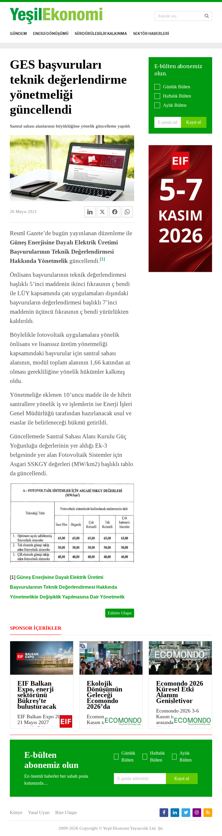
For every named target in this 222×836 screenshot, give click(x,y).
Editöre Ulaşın (120, 613)
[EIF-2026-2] (180, 207)
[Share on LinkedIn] (89, 211)
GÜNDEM (18, 33)
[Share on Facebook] (114, 211)
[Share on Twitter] (102, 211)
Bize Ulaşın (66, 812)
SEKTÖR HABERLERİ (151, 33)
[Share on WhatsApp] (127, 211)
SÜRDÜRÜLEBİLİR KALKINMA (101, 33)
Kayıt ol (193, 122)
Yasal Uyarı (38, 812)
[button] (207, 16)
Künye (16, 812)
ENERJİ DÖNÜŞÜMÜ (51, 33)
